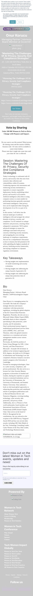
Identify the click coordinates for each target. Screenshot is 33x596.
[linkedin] (13, 586)
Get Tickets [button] (16, 109)
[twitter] (24, 586)
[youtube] (16, 589)
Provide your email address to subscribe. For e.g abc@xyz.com (14, 478)
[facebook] (7, 586)
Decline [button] (20, 22)
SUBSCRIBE (8, 483)
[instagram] (19, 586)
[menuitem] (11, 514)
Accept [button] (12, 22)
